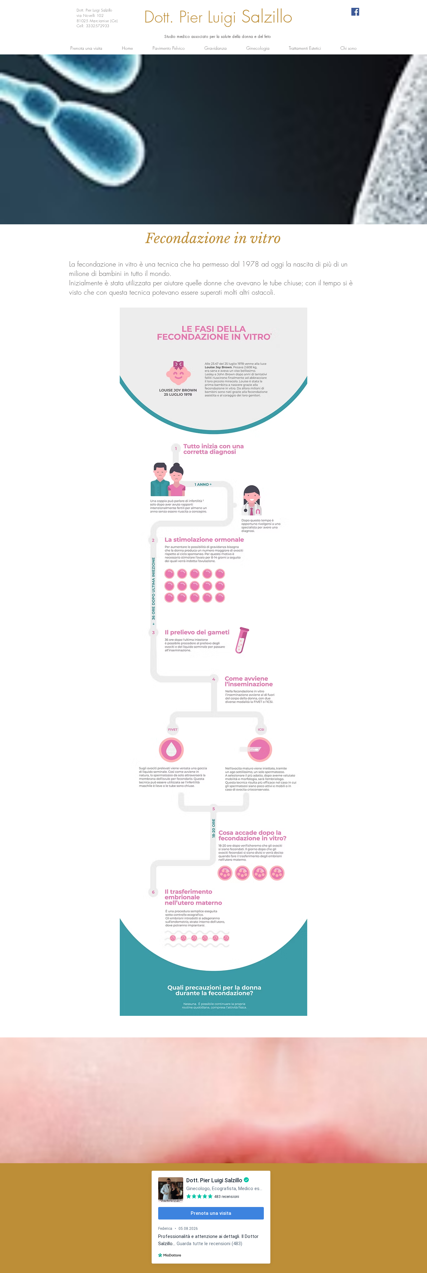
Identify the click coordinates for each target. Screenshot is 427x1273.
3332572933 (97, 25)
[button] (168, 48)
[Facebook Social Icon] (355, 12)
